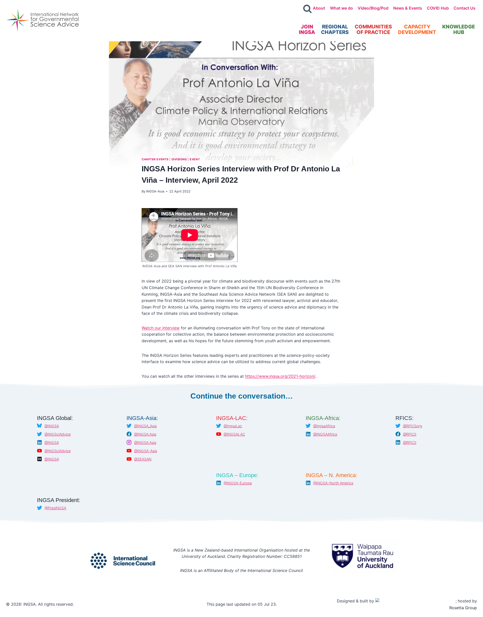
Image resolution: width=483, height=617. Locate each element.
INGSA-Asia (155, 191)
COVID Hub (438, 8)
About (319, 8)
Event (195, 159)
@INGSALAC (234, 434)
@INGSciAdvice (58, 434)
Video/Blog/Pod (373, 8)
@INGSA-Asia (145, 451)
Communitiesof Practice (373, 29)
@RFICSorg (412, 426)
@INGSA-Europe (238, 483)
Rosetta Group (463, 607)
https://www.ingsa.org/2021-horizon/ (280, 376)
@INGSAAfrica (325, 434)
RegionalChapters (335, 29)
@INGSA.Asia (145, 434)
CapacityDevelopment (417, 29)
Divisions (179, 159)
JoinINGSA (307, 29)
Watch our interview (161, 327)
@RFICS (409, 434)
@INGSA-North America (333, 483)
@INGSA (52, 426)
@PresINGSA (55, 508)
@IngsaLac (233, 426)
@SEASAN (142, 459)
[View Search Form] (307, 9)
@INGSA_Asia (145, 426)
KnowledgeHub (458, 29)
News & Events (407, 8)
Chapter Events (155, 159)
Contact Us (464, 8)
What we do (341, 8)
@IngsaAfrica (324, 426)
